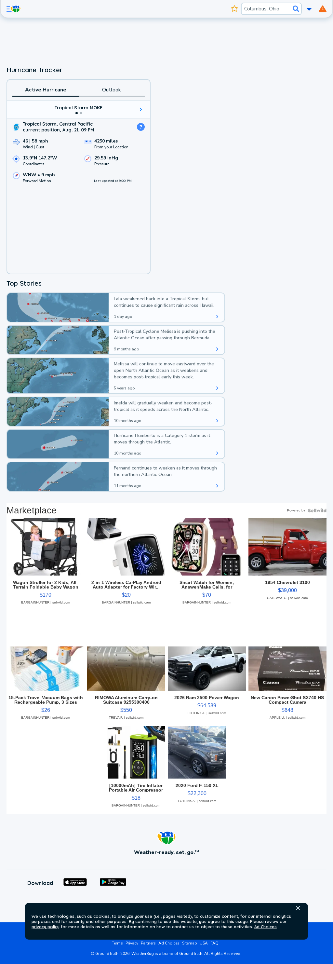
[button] (298, 908)
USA (204, 943)
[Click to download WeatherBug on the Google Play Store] (113, 883)
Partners (148, 943)
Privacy (132, 943)
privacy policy (46, 926)
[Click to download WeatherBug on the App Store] (75, 883)
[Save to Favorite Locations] (234, 9)
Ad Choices (265, 926)
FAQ (214, 943)
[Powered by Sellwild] (317, 510)
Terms (117, 943)
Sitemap (189, 943)
